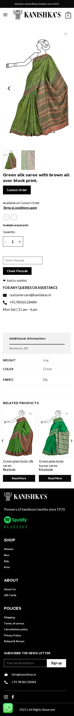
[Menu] (5, 14)
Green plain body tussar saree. (51, 463)
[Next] (64, 88)
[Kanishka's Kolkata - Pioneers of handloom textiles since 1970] (37, 14)
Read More (19, 478)
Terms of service (14, 623)
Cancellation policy (16, 629)
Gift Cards (10, 595)
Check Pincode (17, 271)
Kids (6, 561)
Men (6, 555)
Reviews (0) (18, 348)
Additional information (27, 338)
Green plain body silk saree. (18, 463)
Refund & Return (14, 641)
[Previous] (9, 88)
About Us (10, 589)
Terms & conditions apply (20, 208)
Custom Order (17, 190)
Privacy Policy (12, 635)
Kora (6, 567)
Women (8, 549)
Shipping (9, 617)
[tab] (37, 339)
